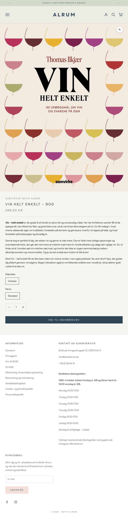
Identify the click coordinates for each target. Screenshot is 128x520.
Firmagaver (11, 355)
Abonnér (17, 490)
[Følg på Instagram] (15, 502)
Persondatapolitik (14, 394)
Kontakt (9, 366)
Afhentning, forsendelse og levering (24, 372)
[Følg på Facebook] (7, 502)
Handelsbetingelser (15, 383)
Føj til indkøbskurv (64, 319)
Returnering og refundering (19, 377)
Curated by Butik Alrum (22, 198)
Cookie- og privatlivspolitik (19, 388)
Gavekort (10, 350)
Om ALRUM (11, 361)
